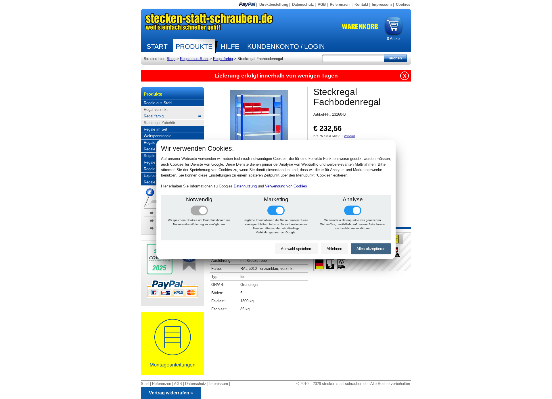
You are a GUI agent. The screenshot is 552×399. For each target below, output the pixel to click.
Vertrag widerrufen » (171, 392)
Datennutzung (245, 186)
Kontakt (361, 4)
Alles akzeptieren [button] (370, 249)
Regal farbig (223, 59)
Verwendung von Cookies (286, 186)
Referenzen (340, 4)
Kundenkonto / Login (286, 46)
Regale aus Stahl (194, 59)
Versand (349, 135)
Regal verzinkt (156, 109)
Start (157, 46)
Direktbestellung (273, 4)
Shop (171, 59)
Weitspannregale (157, 136)
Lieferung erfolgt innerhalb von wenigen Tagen (276, 76)
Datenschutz (303, 4)
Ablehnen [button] (334, 249)
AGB (322, 4)
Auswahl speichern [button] (296, 249)
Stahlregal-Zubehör (159, 123)
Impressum (382, 4)
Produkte (194, 46)
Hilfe (230, 46)
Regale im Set (155, 129)
